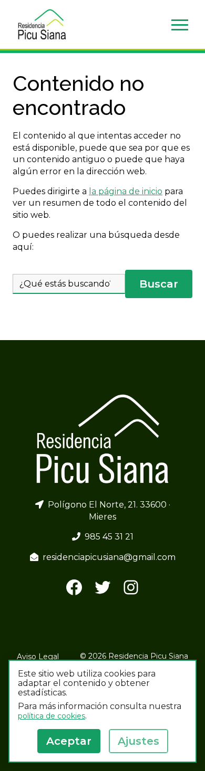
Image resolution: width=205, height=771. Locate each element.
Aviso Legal (38, 656)
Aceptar (68, 741)
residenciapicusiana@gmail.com (107, 557)
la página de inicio (125, 191)
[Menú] (179, 24)
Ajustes (138, 741)
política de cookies (51, 716)
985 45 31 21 (107, 537)
